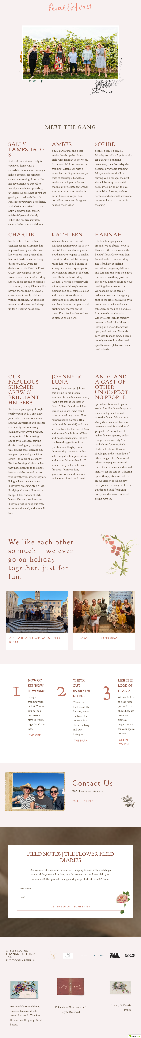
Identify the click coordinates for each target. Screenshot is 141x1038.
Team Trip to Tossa (97, 638)
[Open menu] (133, 7)
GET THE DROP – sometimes (70, 906)
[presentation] (37, 612)
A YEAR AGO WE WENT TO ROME (34, 640)
